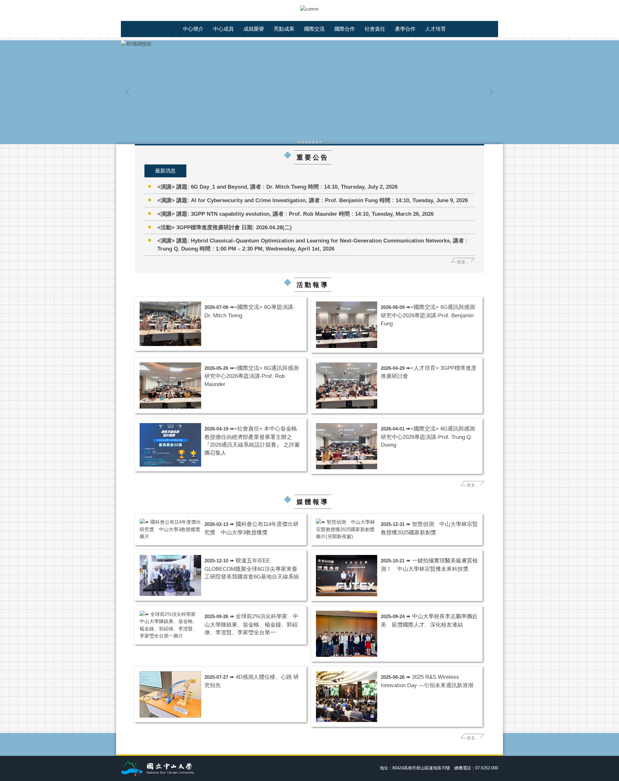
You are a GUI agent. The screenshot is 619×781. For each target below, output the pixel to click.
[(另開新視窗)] (347, 529)
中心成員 (223, 29)
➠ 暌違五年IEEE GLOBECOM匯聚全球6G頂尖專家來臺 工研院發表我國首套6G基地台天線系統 (253, 569)
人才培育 (435, 29)
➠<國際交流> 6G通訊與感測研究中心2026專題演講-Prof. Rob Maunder (251, 376)
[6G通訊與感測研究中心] (309, 8)
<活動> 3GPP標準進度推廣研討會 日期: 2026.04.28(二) (224, 227)
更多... (463, 262)
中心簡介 (193, 29)
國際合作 (344, 29)
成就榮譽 (253, 29)
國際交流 (314, 29)
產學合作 (405, 29)
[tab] (299, 141)
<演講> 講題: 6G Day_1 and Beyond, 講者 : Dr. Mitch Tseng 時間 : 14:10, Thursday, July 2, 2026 (277, 187)
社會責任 (375, 29)
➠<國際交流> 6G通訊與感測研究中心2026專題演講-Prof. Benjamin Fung (428, 315)
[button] (129, 92)
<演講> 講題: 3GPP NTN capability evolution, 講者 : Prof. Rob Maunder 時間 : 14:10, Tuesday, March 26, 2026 (295, 214)
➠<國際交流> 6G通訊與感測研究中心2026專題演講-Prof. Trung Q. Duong (428, 437)
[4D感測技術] (309, 44)
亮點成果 (284, 29)
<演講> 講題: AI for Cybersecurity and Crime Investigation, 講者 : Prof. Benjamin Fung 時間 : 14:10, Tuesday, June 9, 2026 (312, 200)
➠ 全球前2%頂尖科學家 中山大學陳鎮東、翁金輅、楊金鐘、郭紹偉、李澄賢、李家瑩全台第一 (251, 624)
